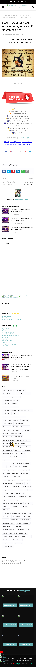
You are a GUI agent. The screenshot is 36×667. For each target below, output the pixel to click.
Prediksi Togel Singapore (10, 496)
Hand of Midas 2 (20, 453)
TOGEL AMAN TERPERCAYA (10, 344)
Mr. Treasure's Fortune (24, 480)
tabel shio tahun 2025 (20, 533)
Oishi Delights (19, 483)
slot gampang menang (23, 523)
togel (29, 536)
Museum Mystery (7, 483)
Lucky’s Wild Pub (15, 476)
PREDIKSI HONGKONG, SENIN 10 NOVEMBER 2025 (21, 210)
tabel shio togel (7, 536)
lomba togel (6, 473)
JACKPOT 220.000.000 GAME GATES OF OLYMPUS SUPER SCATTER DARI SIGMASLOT (21, 367)
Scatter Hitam (6, 316)
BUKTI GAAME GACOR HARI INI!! (11, 397)
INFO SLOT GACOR (7, 341)
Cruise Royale (6, 427)
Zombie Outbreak (8, 546)
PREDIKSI (5, 493)
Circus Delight (19, 423)
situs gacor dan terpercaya (10, 335)
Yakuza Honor (18, 543)
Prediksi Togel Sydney (25, 496)
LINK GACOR (6, 342)
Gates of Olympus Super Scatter (20, 377)
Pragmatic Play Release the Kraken (12, 490)
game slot (6, 433)
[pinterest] (22, 2)
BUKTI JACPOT (6, 413)
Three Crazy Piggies (19, 536)
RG (31, 663)
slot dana (5, 520)
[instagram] (18, 2)
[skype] (25, 2)
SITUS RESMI (6, 516)
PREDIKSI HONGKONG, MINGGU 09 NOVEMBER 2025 (21, 219)
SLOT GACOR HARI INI (8, 523)
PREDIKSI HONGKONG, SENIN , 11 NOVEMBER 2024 (21, 356)
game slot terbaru (16, 433)
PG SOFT (28, 483)
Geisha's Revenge (7, 450)
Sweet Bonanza (7, 318)
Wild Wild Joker (17, 539)
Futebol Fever (6, 430)
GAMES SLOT (6, 447)
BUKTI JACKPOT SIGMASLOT (10, 407)
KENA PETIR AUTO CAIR (21, 466)
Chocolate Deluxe (7, 423)
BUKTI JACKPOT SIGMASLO (10, 403)
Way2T (18, 663)
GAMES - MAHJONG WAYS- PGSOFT (12, 437)
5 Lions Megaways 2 (8, 393)
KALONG (10, 466)
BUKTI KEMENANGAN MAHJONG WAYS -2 (14, 417)
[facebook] (11, 2)
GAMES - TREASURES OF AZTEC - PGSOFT (14, 443)
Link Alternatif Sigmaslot (24, 660)
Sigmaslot (5, 330)
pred (30, 490)
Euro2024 (15, 427)
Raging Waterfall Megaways (10, 500)
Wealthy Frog (6, 539)
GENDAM (17, 450)
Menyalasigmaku (7, 34)
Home (5, 15)
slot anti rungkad (7, 334)
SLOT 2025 (27, 516)
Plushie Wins (6, 486)
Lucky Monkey (25, 473)
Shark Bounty (14, 506)
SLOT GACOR (14, 520)
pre (25, 490)
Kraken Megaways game (9, 470)
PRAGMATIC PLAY (26, 486)
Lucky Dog (15, 473)
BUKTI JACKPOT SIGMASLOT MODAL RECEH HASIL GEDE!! (16, 411)
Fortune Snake (25, 427)
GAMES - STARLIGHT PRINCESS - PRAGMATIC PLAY (16, 440)
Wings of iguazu (7, 543)
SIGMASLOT (25, 138)
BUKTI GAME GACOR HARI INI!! (11, 400)
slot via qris (5, 337)
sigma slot (24, 506)
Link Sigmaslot (28, 658)
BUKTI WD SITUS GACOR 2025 (11, 420)
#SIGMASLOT (10, 605)
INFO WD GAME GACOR (20, 460)
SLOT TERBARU (17, 526)
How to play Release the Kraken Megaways (14, 456)
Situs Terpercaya (17, 516)
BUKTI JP (15, 413)
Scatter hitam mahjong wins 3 (11, 319)
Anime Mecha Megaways (23, 393)
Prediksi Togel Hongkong (14, 15)
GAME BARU (27, 430)
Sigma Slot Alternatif (8, 332)
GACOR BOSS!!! (17, 430)
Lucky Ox (5, 476)
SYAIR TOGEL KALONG (23, 530)
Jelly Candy (6, 463)
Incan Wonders (7, 460)
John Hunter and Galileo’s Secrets (21, 463)
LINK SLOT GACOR (23, 470)
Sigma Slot (5, 329)
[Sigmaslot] (6, 296)
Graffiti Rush (26, 450)
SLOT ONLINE (6, 526)
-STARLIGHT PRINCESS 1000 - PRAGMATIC (14, 390)
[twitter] (15, 2)
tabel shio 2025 (7, 533)
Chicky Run (25, 420)
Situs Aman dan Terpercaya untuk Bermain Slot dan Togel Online (17, 513)
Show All (5, 346)
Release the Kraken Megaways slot (12, 503)
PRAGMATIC (16, 486)
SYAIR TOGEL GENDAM (9, 530)
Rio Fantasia (28, 503)
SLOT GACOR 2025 (25, 520)
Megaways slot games (9, 480)
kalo (4, 466)
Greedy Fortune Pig (8, 453)
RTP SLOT (5, 506)
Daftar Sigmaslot (10, 660)
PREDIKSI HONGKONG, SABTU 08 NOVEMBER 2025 (22, 228)
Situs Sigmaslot (16, 658)
